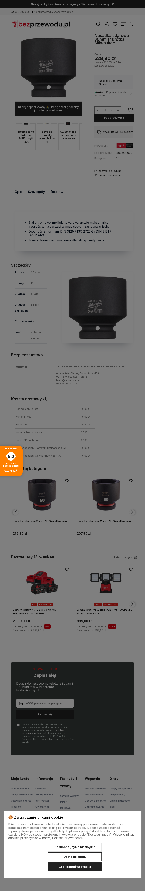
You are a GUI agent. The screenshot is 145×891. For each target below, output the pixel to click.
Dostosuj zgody (74, 857)
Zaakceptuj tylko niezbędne (75, 847)
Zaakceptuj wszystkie (75, 867)
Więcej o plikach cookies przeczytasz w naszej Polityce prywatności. (72, 836)
